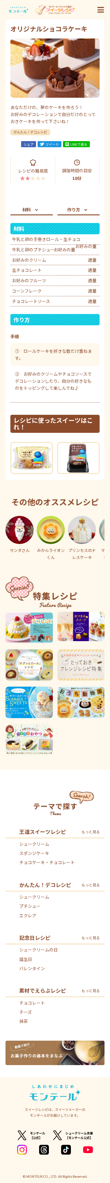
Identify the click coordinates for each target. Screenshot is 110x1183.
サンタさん (20, 550)
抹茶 (23, 1021)
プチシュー (30, 906)
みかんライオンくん (51, 553)
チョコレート (32, 1003)
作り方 (73, 209)
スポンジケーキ (34, 853)
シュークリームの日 (38, 950)
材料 (26, 209)
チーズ (25, 1012)
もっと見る (91, 832)
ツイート (52, 144)
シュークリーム (34, 844)
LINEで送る (78, 144)
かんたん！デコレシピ (30, 132)
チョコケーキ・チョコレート (47, 862)
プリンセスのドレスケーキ (82, 553)
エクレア (27, 915)
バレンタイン (32, 968)
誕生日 (25, 959)
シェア (29, 144)
